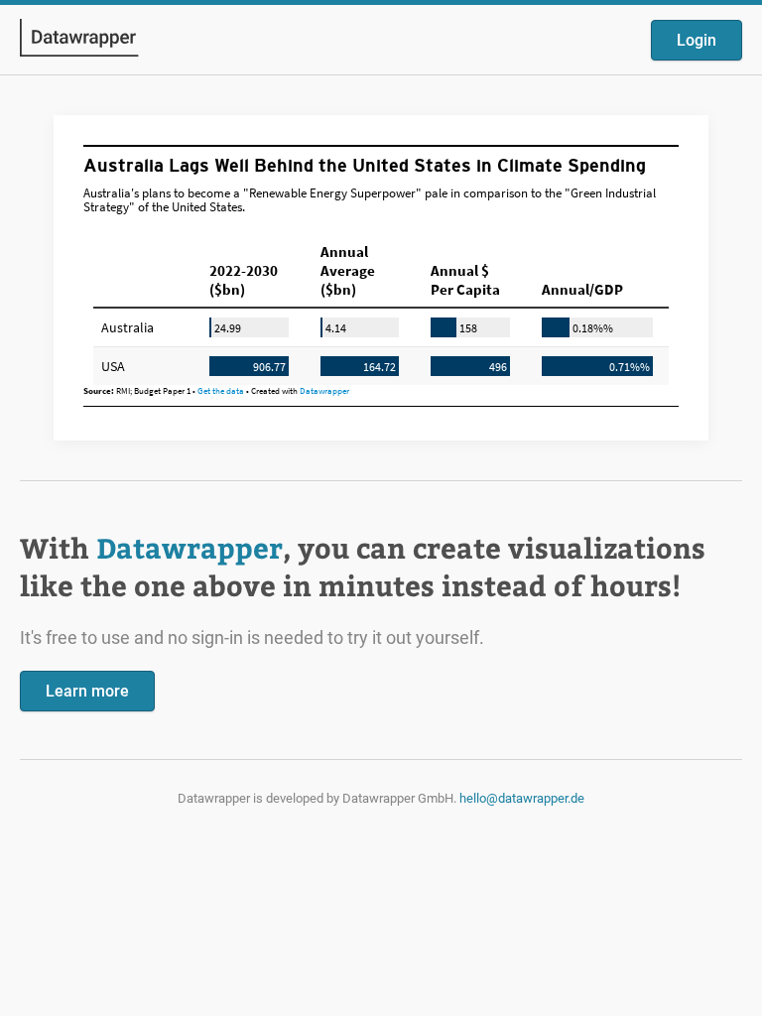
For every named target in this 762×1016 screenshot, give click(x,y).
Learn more (87, 691)
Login (696, 40)
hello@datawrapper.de (521, 798)
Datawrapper (189, 547)
